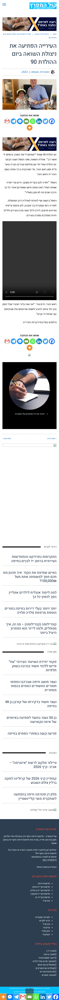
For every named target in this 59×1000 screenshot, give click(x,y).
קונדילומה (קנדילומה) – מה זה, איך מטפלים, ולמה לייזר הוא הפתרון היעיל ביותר (31, 628)
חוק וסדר (52, 652)
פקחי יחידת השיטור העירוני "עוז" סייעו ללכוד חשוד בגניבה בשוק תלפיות (33, 666)
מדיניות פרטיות (15, 988)
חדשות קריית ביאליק (40, 890)
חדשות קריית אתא (41, 887)
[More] (29, 128)
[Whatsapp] (33, 121)
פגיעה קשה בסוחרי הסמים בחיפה (32, 733)
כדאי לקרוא (50, 547)
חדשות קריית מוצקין (40, 893)
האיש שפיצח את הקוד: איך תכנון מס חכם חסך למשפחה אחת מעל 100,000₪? (30, 576)
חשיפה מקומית (42, 917)
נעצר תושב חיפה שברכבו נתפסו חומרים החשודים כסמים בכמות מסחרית (33, 686)
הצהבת (53, 753)
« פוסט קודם (52, 438)
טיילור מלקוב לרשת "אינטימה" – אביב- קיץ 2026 (33, 764)
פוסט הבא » (6, 438)
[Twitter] (45, 121)
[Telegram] (13, 121)
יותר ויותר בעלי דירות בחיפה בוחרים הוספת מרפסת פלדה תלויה (31, 610)
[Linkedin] (39, 121)
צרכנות (46, 927)
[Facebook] (52, 121)
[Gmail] (7, 121)
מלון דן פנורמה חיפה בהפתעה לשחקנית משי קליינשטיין (35, 796)
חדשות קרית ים (42, 897)
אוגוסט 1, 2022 (30, 72)
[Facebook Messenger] (20, 121)
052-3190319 (50, 860)
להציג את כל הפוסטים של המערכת (30, 413)
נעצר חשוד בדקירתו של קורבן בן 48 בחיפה (31, 704)
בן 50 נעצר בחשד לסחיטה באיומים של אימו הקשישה (32, 719)
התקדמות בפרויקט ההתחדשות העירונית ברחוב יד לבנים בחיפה (34, 558)
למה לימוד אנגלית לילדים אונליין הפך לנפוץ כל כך (33, 594)
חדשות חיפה (44, 883)
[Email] (26, 121)
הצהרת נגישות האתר (46, 867)
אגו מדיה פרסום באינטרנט (23, 992)
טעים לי (46, 900)
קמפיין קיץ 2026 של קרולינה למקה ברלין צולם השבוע (31, 780)
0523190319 (35, 988)
